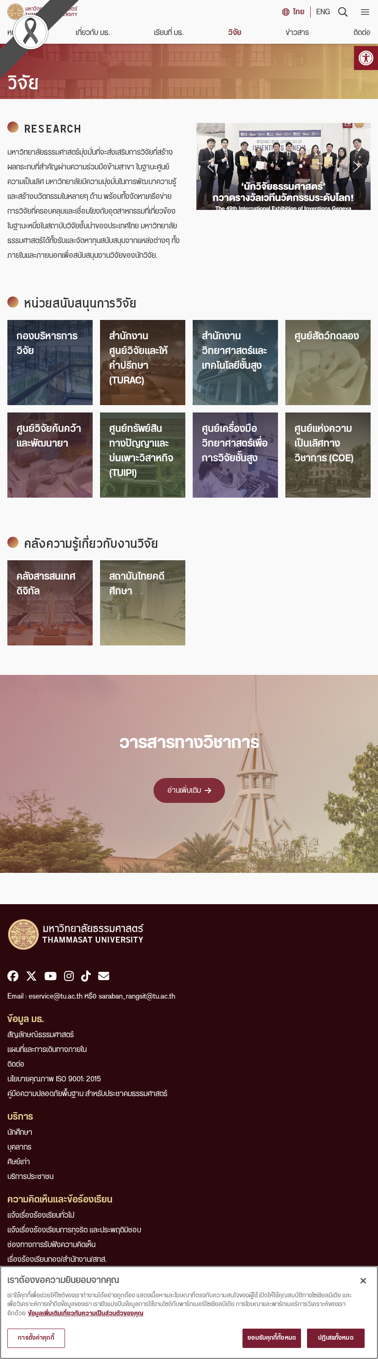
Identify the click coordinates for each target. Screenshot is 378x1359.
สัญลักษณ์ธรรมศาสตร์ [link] (40, 1035)
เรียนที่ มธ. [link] (168, 32)
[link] (366, 58)
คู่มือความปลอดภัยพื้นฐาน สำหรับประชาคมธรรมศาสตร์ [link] (87, 1094)
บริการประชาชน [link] (30, 1176)
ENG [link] (323, 12)
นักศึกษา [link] (19, 1132)
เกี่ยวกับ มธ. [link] (93, 32)
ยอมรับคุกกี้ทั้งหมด (272, 1338)
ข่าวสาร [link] (297, 32)
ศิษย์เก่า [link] (18, 1162)
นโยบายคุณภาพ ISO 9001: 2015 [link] (54, 1079)
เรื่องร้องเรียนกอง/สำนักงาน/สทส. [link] (56, 1259)
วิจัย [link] (235, 32)
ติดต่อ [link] (362, 32)
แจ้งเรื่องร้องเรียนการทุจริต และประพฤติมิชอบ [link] (74, 1230)
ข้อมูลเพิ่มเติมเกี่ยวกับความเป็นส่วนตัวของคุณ (85, 1314)
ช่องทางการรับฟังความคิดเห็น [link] (51, 1245)
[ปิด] (363, 1281)
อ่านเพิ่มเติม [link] (184, 790)
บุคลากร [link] (19, 1147)
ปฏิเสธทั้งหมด (335, 1338)
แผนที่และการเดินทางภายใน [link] (47, 1049)
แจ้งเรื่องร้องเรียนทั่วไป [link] (40, 1215)
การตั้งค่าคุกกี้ (36, 1338)
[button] (210, 166)
